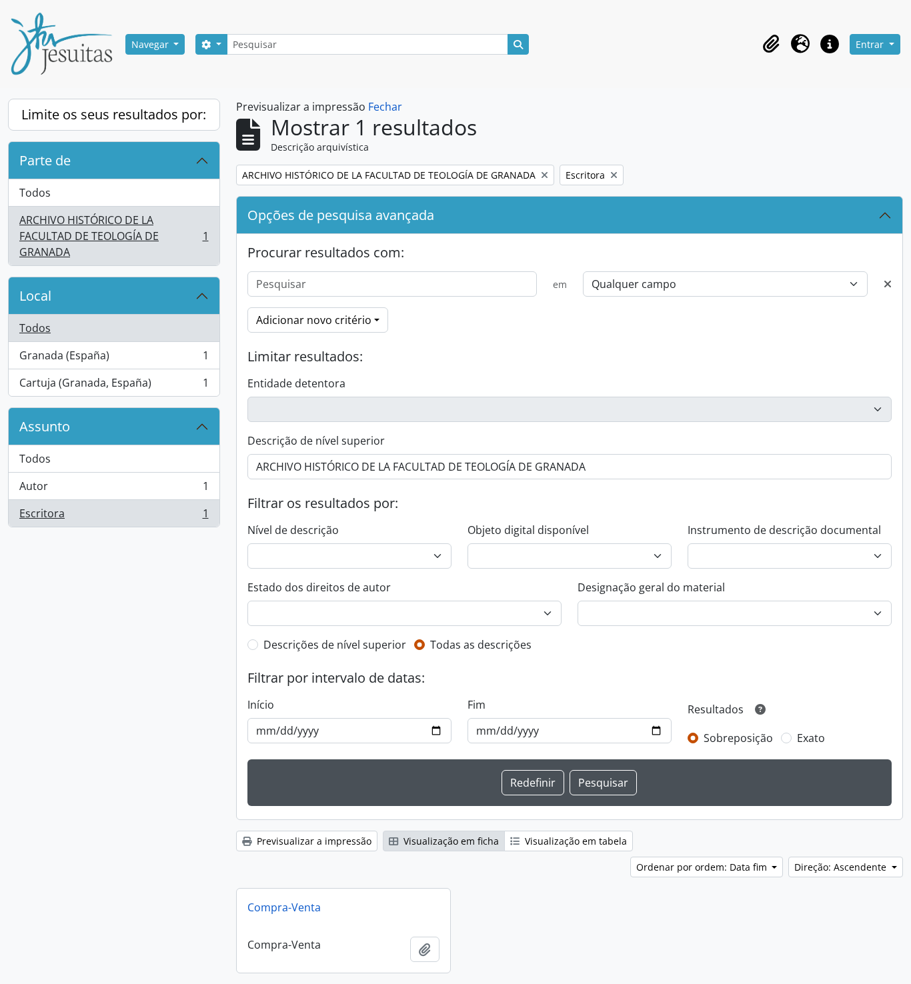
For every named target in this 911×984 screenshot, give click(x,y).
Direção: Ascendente (841, 867)
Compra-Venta (284, 907)
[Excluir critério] (888, 284)
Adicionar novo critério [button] (313, 320)
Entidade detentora (296, 383)
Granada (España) (114, 358)
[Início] (66, 44)
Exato (811, 738)
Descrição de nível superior (316, 440)
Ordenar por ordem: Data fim (703, 867)
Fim (477, 704)
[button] (771, 44)
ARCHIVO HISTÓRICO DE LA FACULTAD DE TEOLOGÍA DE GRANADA (114, 236)
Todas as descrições (481, 644)
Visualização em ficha (450, 841)
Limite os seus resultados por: (113, 114)
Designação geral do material (651, 587)
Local (35, 296)
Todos (35, 192)
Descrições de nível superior (334, 644)
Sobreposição (738, 738)
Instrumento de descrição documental (784, 530)
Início (260, 704)
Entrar (871, 44)
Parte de (45, 160)
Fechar (385, 106)
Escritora (114, 516)
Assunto (44, 426)
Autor (114, 489)
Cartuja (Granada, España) (114, 385)
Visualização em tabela (574, 841)
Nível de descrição (293, 530)
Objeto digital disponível (528, 530)
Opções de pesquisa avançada (340, 215)
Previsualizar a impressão (312, 841)
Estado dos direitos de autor (319, 587)
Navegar (151, 44)
